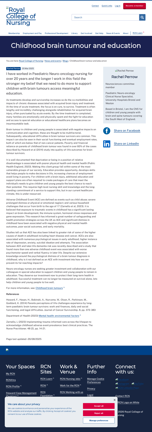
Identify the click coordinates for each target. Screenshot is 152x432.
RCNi (43, 385)
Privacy (91, 388)
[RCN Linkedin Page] (128, 387)
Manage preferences (98, 420)
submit (142, 17)
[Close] (114, 400)
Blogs (65, 61)
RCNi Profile (13, 386)
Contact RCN (122, 396)
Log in (117, 6)
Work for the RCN (69, 385)
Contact (95, 6)
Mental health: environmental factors (59, 315)
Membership (14, 33)
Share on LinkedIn (126, 143)
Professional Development (56, 33)
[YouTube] (138, 383)
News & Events (113, 33)
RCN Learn (137, 33)
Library (74, 33)
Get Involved (86, 33)
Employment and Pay (32, 33)
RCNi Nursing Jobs (70, 378)
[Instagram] (123, 383)
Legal (90, 395)
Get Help (99, 33)
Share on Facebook (127, 130)
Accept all (98, 406)
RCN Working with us (71, 392)
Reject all (98, 413)
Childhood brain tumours (49, 288)
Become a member (134, 6)
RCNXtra (11, 380)
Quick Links (107, 6)
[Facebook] (123, 379)
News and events (53, 61)
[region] (61, 412)
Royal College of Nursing (31, 61)
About (125, 33)
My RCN (10, 373)
